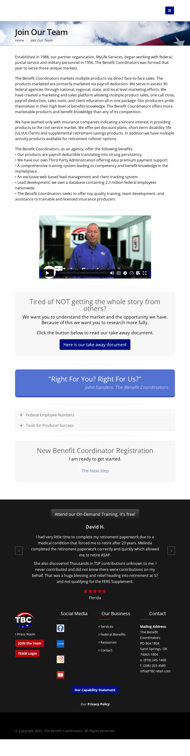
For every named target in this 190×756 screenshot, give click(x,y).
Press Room (26, 634)
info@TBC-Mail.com (155, 671)
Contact (106, 650)
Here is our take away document (95, 344)
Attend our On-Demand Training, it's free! (95, 514)
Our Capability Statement (95, 690)
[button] (18, 550)
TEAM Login (27, 653)
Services (106, 626)
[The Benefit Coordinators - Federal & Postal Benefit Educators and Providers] (32, 10)
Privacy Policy (99, 704)
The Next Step (95, 470)
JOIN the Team (29, 643)
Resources (108, 642)
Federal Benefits (113, 634)
